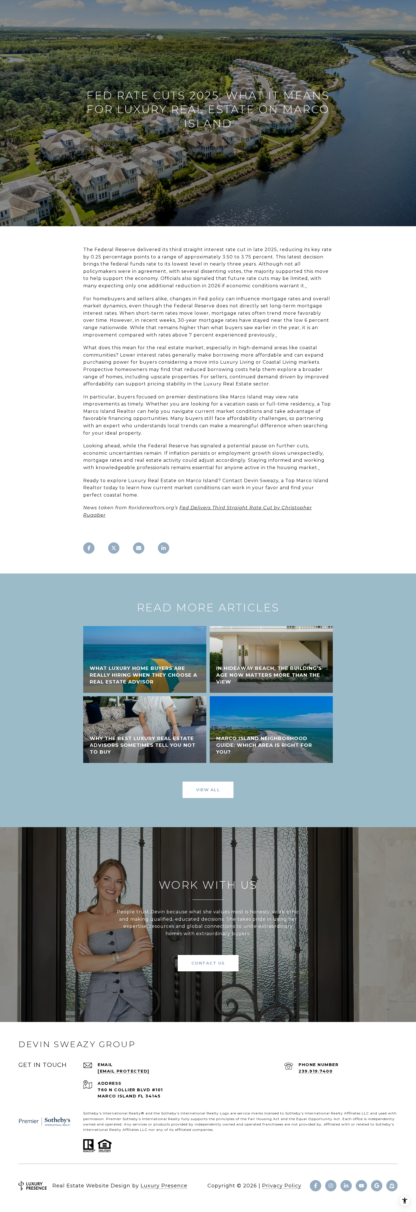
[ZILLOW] (392, 1185)
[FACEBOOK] (315, 1185)
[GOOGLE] (376, 1185)
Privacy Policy (281, 1186)
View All (208, 789)
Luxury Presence (164, 1186)
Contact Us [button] (208, 963)
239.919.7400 (316, 1071)
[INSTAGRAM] (330, 1185)
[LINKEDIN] (346, 1185)
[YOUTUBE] (361, 1185)
